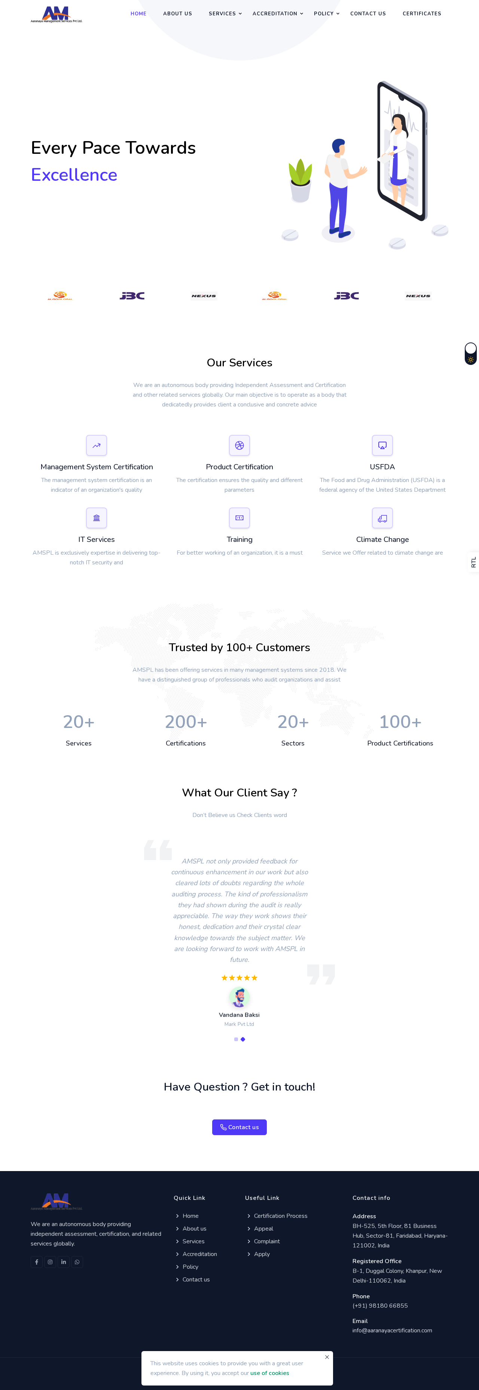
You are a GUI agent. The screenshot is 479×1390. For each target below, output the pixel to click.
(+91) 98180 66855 (380, 1306)
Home (139, 13)
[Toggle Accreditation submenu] (301, 13)
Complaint (267, 1241)
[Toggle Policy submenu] (337, 13)
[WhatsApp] (77, 1262)
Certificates (422, 13)
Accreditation (275, 13)
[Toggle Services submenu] (240, 13)
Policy (324, 13)
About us (177, 13)
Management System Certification (96, 467)
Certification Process (281, 1216)
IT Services (96, 539)
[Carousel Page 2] (243, 1039)
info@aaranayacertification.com (392, 1330)
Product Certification (239, 467)
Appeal (263, 1229)
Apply (262, 1254)
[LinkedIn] (64, 1262)
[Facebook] (37, 1262)
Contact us (368, 13)
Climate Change (382, 539)
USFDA (382, 467)
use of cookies (269, 1373)
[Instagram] (50, 1262)
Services (222, 13)
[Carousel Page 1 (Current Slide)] (236, 1039)
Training (240, 539)
